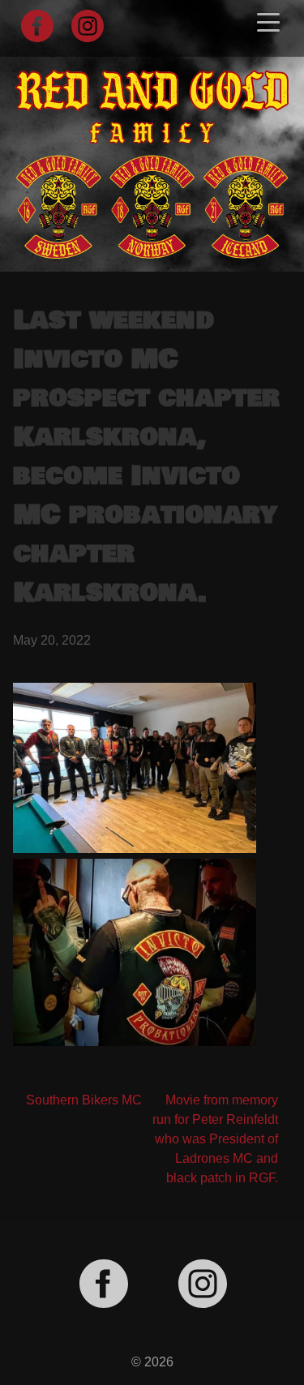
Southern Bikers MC (84, 1100)
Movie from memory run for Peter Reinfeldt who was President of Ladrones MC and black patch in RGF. (215, 1139)
